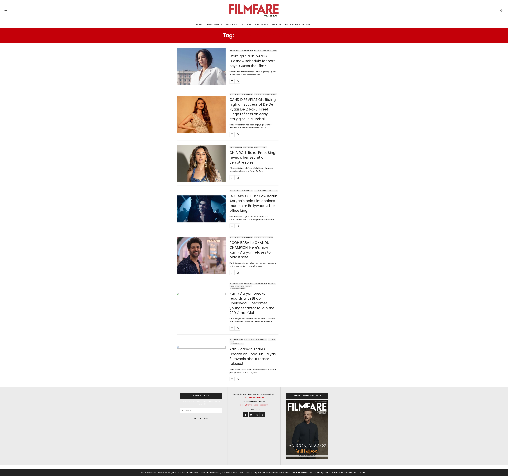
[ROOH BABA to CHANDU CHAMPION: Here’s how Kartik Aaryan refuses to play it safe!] (201, 255)
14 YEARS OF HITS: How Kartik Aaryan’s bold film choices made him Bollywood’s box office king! (253, 203)
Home (199, 24)
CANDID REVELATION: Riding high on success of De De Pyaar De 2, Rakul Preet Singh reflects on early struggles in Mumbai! (253, 109)
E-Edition (276, 24)
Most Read (239, 286)
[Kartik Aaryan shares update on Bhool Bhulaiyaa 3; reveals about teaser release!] (201, 360)
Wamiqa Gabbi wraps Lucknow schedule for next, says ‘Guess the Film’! (253, 61)
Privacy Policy (302, 472)
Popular (248, 286)
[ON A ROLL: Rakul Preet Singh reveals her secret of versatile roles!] (201, 163)
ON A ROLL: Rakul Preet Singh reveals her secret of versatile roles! (254, 157)
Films (264, 191)
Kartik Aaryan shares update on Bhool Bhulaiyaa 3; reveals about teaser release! (253, 356)
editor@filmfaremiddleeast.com (254, 405)
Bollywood (235, 51)
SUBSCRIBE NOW (201, 418)
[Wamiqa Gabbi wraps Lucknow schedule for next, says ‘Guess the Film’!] (201, 66)
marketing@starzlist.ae (254, 397)
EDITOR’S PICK (261, 24)
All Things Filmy (236, 284)
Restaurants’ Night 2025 (297, 24)
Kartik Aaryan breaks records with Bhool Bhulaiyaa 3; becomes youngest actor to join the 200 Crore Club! (252, 303)
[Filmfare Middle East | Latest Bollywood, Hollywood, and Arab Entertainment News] (253, 10)
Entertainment (213, 24)
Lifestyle (230, 24)
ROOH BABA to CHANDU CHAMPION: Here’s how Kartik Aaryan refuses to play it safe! (250, 250)
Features (257, 51)
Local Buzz (246, 24)
